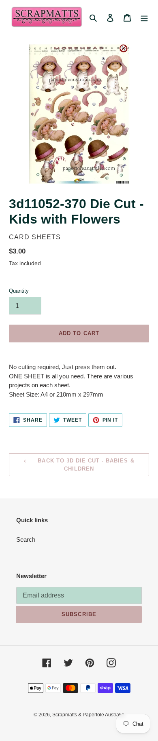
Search (25, 539)
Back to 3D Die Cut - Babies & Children (85, 465)
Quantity (19, 291)
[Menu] (144, 17)
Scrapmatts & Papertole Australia (88, 715)
